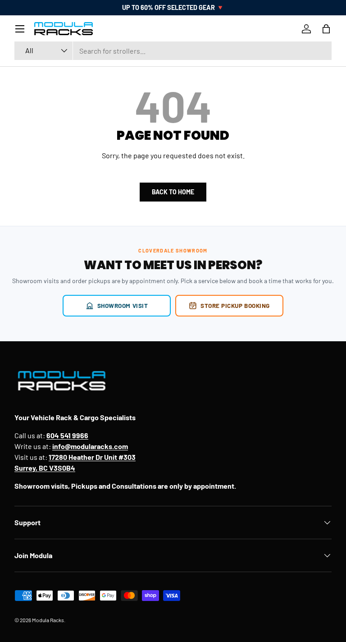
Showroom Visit (122, 305)
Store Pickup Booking (235, 305)
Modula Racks (48, 620)
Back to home (173, 192)
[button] (326, 29)
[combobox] (173, 50)
